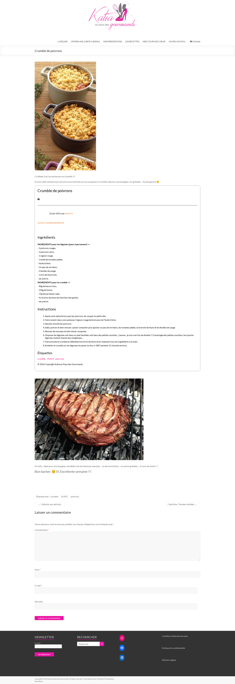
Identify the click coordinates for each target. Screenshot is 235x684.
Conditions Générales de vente (175, 636)
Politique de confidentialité (173, 648)
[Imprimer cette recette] (39, 199)
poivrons (59, 358)
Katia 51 (69, 213)
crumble (42, 358)
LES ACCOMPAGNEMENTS (51, 222)
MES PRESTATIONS (112, 41)
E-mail (38, 585)
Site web (39, 601)
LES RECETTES (132, 41)
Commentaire (42, 530)
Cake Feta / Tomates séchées (182, 504)
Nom (38, 569)
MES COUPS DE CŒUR (154, 41)
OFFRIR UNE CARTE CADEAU (85, 41)
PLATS (50, 358)
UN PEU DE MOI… (177, 41)
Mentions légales (169, 660)
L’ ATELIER (62, 41)
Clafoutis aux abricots (49, 504)
